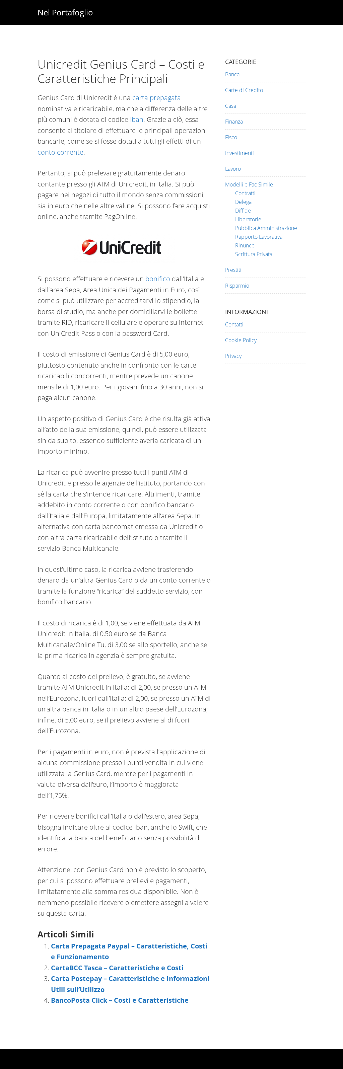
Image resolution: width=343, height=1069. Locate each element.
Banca (232, 74)
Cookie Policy (241, 340)
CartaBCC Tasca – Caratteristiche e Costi (117, 967)
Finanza (234, 121)
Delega (243, 202)
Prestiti (233, 270)
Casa (230, 105)
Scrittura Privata (253, 254)
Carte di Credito (244, 90)
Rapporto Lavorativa (258, 236)
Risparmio (237, 285)
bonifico (157, 278)
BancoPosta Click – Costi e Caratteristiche (120, 1000)
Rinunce (245, 245)
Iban (136, 119)
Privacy (233, 356)
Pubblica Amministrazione (266, 228)
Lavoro (233, 168)
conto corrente (60, 152)
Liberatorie (248, 219)
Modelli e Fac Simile (249, 184)
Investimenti (239, 153)
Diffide (243, 210)
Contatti (234, 324)
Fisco (231, 137)
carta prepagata (156, 97)
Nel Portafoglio (65, 12)
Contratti (245, 193)
